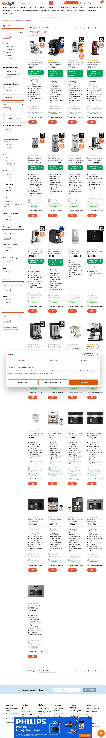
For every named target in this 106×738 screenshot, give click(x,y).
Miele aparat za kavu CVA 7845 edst (75, 434)
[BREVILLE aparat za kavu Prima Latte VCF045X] (95, 331)
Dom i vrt (18, 10)
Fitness (75, 7)
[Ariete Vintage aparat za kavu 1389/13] (75, 331)
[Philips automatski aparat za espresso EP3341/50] (55, 236)
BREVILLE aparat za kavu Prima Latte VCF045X (94, 348)
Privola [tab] (22, 360)
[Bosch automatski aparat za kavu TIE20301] (55, 331)
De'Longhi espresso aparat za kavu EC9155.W (35, 64)
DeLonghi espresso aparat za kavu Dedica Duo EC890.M (55, 159)
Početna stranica (7, 17)
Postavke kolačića (51, 382)
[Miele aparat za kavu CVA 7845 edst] (75, 418)
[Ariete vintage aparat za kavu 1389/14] (36, 418)
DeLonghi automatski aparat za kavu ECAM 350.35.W (75, 64)
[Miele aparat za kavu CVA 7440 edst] (95, 418)
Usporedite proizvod (36, 117)
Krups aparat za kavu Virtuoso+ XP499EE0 (94, 159)
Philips (8, 47)
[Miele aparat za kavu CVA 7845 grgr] (36, 591)
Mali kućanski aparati (31, 17)
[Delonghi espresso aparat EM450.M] (36, 143)
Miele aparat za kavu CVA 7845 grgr (35, 607)
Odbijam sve (22, 382)
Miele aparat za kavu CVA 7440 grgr (94, 521)
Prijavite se (89, 690)
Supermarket (45, 10)
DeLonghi (9, 50)
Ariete (8, 58)
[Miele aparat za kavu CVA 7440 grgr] (95, 504)
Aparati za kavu (43, 17)
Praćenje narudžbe (71, 3)
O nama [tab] (84, 360)
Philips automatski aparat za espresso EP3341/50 (54, 252)
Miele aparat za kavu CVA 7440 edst (94, 434)
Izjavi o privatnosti (15, 373)
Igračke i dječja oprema (30, 10)
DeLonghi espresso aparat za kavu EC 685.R (94, 64)
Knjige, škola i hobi (58, 10)
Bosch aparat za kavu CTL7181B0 (94, 252)
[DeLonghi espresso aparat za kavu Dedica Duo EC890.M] (55, 143)
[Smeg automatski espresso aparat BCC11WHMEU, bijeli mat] (75, 236)
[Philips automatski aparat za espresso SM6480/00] (55, 47)
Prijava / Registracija (89, 3)
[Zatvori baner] (97, 354)
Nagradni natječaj (11, 722)
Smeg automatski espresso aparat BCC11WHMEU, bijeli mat (75, 252)
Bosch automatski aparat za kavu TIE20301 (54, 348)
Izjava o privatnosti (92, 712)
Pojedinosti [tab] (53, 360)
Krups (8, 55)
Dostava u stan (58, 714)
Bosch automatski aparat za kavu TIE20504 (34, 348)
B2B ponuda (92, 10)
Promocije (82, 10)
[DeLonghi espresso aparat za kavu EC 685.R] (95, 47)
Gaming (42, 7)
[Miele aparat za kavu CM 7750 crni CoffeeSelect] (75, 504)
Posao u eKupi (10, 719)
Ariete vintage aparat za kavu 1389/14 (35, 434)
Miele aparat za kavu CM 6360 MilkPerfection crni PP (55, 521)
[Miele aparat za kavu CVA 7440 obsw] (36, 504)
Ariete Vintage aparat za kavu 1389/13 (75, 348)
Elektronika (33, 7)
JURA (7, 52)
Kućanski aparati (53, 7)
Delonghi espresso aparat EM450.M (34, 159)
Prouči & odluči (8, 14)
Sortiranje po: (32, 28)
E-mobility (83, 7)
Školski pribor (13, 7)
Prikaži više (7, 62)
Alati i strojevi (7, 10)
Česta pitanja (26, 711)
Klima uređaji (65, 7)
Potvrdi (6, 37)
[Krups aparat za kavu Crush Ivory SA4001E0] (36, 236)
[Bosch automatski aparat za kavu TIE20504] (36, 331)
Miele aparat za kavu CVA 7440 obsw (35, 521)
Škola (5, 7)
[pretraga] (51, 3)
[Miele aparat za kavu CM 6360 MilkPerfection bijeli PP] (55, 418)
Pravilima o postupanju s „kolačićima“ (38, 373)
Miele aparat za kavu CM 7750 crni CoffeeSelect (75, 521)
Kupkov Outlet (71, 10)
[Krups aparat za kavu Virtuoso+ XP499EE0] (95, 143)
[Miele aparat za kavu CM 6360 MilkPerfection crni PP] (55, 504)
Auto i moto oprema (95, 7)
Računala (24, 7)
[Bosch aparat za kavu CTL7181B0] (95, 236)
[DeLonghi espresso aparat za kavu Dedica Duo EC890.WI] (75, 143)
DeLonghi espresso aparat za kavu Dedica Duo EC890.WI (75, 159)
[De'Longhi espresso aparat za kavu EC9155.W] (36, 47)
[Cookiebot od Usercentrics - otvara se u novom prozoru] (85, 354)
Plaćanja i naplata (43, 708)
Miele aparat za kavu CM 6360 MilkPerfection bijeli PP (55, 434)
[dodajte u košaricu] (32, 122)
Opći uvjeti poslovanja (92, 708)
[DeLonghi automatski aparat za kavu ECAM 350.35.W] (75, 47)
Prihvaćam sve (83, 382)
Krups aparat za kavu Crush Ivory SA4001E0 (35, 252)
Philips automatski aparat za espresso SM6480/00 (54, 64)
